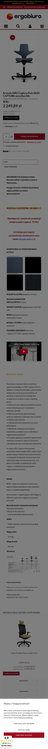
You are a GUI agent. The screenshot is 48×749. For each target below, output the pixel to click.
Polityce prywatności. (25, 717)
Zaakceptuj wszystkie (24, 735)
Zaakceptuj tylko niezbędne (24, 723)
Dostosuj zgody (24, 730)
